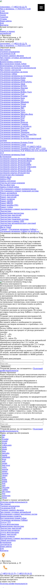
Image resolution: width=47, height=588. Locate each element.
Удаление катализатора (10, 51)
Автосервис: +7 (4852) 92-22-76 (13, 43)
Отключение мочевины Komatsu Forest (16, 142)
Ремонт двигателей (8, 197)
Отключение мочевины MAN (12, 116)
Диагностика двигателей (10, 215)
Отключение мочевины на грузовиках (16, 76)
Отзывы (3, 19)
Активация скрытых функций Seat (15, 173)
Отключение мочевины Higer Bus (14, 136)
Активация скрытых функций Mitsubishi (17, 159)
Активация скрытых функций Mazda (16, 161)
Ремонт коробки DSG (9, 205)
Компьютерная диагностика (12, 213)
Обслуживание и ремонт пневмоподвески (18, 189)
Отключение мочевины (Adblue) (14, 520)
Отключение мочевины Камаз (13, 78)
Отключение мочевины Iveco (12, 110)
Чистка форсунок (7, 185)
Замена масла (5, 177)
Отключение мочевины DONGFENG (16, 82)
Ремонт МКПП (6, 203)
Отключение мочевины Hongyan (14, 122)
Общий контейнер (8, 540)
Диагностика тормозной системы (14, 219)
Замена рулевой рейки (9, 187)
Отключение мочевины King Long (14, 128)
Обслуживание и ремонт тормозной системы (19, 191)
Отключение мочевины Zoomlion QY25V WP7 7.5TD (23, 148)
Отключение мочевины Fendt (12, 154)
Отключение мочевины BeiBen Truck (16, 92)
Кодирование (5, 156)
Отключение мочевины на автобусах (15, 126)
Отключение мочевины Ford (12, 94)
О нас (2, 11)
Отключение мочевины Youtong (13, 130)
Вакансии (4, 13)
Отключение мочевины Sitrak (12, 84)
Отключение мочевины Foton (12, 80)
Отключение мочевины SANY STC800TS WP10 (20, 146)
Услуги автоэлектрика (9, 195)
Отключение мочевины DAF (12, 118)
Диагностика (5, 211)
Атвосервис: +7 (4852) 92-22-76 (13, 7)
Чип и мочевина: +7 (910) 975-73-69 (15, 9)
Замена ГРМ (5, 179)
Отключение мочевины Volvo (12, 112)
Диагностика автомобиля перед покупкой (18, 223)
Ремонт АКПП (6, 201)
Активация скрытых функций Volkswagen (18, 167)
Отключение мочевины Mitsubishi (14, 102)
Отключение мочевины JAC (12, 100)
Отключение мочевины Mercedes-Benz (16, 114)
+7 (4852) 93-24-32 (24, 573)
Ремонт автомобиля (8, 193)
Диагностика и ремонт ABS (12, 221)
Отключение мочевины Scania (13, 106)
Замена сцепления (8, 181)
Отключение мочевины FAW (12, 90)
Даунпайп (4, 60)
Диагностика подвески (10, 217)
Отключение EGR (7, 54)
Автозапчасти (6, 225)
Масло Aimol (5, 227)
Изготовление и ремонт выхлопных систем (18, 209)
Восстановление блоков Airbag (13, 64)
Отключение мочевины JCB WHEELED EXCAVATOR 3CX (23, 151)
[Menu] (41, 7)
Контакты (4, 25)
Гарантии (4, 17)
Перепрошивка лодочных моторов (15, 66)
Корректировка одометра (10, 62)
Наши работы (6, 21)
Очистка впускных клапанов (12, 183)
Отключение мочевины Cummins (14, 124)
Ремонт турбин (6, 207)
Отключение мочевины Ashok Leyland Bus (18, 134)
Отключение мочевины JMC (12, 108)
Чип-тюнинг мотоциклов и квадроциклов (18, 68)
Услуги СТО (5, 522)
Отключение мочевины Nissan (13, 104)
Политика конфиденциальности (13, 502)
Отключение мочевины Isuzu (12, 98)
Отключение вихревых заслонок (14, 72)
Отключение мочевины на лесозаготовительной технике (20, 139)
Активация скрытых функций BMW (15, 165)
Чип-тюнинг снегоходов (10, 70)
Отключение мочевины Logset (13, 144)
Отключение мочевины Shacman (14, 88)
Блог (2, 23)
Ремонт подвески (7, 199)
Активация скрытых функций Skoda (15, 171)
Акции (3, 15)
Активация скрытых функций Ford (15, 163)
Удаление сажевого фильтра (12, 56)
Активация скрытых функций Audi (15, 169)
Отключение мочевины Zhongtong (14, 132)
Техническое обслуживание (12, 175)
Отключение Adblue (8, 74)
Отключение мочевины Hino (12, 120)
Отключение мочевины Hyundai (13, 96)
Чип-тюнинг (5, 49)
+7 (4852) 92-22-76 (8, 573)
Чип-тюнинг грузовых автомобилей (15, 58)
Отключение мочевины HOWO (13, 86)
